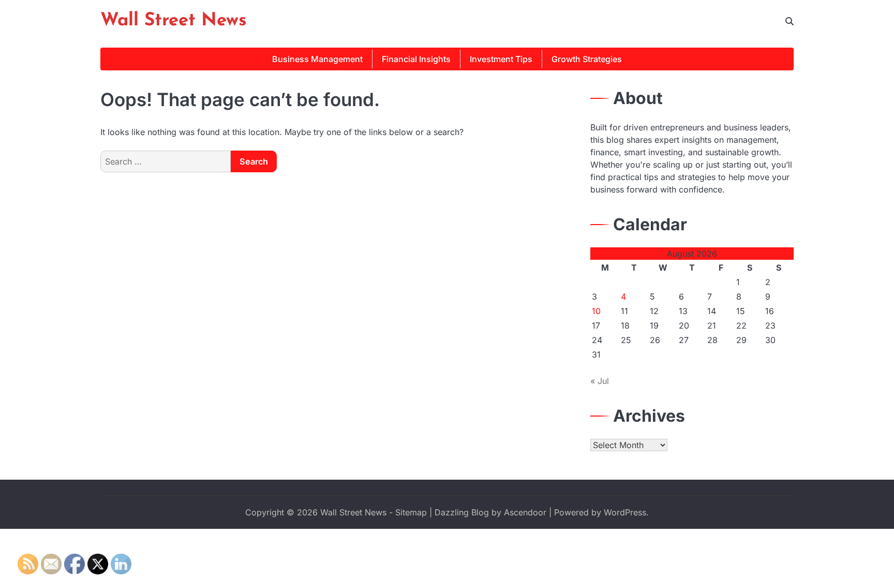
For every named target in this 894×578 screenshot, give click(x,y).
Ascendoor (525, 512)
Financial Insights (416, 59)
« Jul (599, 381)
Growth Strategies (587, 59)
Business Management (317, 59)
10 (596, 311)
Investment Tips (501, 59)
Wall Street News (173, 21)
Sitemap (411, 512)
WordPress (625, 512)
